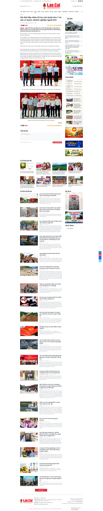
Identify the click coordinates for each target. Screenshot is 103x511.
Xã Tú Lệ (69, 89)
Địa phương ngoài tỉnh (70, 81)
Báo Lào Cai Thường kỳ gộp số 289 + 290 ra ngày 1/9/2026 (66, 206)
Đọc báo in (77, 11)
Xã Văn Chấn (78, 95)
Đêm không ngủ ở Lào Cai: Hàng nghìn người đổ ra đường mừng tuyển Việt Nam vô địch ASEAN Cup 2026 (72, 47)
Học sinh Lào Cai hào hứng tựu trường (48, 419)
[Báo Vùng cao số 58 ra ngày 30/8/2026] (77, 202)
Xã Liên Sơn (70, 93)
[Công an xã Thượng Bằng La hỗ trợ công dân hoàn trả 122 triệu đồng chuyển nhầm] (29, 452)
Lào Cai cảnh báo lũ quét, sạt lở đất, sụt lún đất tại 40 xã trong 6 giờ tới (72, 37)
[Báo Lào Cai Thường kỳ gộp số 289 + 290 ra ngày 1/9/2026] (66, 202)
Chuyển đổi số (64, 11)
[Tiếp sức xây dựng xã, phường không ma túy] (69, 123)
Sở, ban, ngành (78, 81)
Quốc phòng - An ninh (43, 374)
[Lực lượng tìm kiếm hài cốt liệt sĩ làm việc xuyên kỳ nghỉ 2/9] (29, 225)
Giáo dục (41, 360)
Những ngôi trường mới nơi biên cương (75, 186)
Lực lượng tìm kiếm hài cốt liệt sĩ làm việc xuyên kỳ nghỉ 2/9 (50, 222)
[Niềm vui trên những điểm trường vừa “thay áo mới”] (29, 407)
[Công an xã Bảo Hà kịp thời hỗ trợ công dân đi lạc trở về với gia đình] (29, 375)
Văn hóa (38, 11)
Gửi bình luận (58, 142)
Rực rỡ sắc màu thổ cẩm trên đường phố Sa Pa (77, 100)
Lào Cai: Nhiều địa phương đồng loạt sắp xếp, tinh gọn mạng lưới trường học (50, 357)
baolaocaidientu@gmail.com (42, 504)
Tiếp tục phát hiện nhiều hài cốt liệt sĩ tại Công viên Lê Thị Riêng (50, 285)
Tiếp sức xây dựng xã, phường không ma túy (77, 122)
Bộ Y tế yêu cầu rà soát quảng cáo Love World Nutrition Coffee (27, 172)
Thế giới (55, 11)
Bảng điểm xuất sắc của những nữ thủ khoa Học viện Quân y (75, 172)
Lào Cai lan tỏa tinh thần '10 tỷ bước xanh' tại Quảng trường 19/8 (50, 194)
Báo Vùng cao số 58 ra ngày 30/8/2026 (77, 207)
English (73, 1)
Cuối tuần (80, 193)
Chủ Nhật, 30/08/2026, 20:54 (27, 1)
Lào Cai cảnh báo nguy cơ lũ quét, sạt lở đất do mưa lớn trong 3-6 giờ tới (50, 314)
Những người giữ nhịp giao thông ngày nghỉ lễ (77, 112)
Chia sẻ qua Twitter (23, 25)
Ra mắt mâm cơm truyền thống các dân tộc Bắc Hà (77, 117)
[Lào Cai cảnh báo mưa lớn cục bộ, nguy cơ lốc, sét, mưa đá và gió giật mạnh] (29, 344)
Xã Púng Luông (78, 86)
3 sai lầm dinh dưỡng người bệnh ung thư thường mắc (49, 464)
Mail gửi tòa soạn (38, 1)
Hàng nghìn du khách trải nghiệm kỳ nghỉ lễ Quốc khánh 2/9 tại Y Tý (77, 106)
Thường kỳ (74, 193)
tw (100, 260)
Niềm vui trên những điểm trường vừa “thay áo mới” (49, 403)
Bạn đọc (41, 330)
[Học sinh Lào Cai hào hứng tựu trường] (29, 423)
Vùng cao (68, 193)
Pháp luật (47, 11)
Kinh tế (32, 11)
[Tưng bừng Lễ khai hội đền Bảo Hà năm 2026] (29, 258)
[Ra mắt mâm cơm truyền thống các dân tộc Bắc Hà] (69, 117)
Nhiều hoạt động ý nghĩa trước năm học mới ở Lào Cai (59, 186)
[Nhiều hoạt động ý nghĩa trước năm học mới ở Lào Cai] (59, 180)
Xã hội (35, 11)
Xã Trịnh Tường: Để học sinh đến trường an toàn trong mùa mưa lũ (49, 267)
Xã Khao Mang (78, 83)
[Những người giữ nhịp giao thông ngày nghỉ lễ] (69, 112)
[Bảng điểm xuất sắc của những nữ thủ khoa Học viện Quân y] (75, 166)
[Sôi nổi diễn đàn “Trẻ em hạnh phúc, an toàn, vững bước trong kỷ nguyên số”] (29, 481)
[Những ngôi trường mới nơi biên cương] (75, 180)
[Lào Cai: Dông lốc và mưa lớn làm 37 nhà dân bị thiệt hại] (74, 26)
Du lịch (42, 11)
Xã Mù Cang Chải (70, 86)
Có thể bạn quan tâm (26, 161)
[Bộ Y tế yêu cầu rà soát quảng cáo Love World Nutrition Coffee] (27, 166)
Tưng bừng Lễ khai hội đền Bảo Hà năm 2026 (49, 254)
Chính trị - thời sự (26, 11)
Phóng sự (59, 11)
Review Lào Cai (71, 11)
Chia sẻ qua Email (26, 25)
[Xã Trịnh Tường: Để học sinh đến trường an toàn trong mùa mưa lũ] (29, 271)
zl (82, 1)
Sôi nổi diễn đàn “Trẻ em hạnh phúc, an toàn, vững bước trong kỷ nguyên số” (50, 478)
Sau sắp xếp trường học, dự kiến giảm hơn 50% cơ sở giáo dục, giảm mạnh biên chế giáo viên (50, 434)
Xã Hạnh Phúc (70, 91)
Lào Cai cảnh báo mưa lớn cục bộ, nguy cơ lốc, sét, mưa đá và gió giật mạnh (72, 52)
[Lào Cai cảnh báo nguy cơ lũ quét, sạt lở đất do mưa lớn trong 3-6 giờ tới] (29, 317)
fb (78, 1)
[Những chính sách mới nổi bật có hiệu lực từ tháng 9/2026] (43, 180)
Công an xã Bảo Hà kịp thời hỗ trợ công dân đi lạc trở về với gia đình (49, 372)
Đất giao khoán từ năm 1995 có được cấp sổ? (50, 327)
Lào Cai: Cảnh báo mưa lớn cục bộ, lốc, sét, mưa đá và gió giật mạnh (72, 41)
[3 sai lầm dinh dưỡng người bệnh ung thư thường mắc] (29, 468)
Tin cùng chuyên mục (26, 191)
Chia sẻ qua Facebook (21, 25)
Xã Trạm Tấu (78, 89)
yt (80, 1)
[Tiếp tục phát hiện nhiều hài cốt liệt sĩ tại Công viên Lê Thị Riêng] (29, 288)
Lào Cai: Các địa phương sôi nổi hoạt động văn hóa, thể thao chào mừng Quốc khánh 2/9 (59, 173)
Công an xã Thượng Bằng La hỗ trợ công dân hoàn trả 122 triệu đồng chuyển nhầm (49, 449)
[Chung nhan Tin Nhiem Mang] (77, 508)
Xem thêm (41, 490)
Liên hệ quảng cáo (47, 1)
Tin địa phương (69, 77)
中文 (76, 1)
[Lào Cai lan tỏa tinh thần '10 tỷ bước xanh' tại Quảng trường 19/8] (29, 198)
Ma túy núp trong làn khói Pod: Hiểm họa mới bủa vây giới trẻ (50, 298)
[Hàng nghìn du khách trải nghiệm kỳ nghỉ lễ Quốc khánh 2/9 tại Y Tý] (69, 105)
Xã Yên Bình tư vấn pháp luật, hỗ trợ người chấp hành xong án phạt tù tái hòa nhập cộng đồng (27, 186)
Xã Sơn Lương (70, 95)
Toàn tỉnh (70, 83)
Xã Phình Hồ (77, 91)
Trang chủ (21, 11)
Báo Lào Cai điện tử (51, 6)
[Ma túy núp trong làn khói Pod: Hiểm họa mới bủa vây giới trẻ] (29, 301)
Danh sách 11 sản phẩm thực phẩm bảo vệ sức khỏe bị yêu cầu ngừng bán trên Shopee (50, 209)
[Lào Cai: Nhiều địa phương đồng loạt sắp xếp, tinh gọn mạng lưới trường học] (29, 360)
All (82, 11)
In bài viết (25, 25)
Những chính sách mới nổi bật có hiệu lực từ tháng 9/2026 (43, 186)
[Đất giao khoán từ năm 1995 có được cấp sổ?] (29, 331)
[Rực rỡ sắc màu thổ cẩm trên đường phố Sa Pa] (69, 100)
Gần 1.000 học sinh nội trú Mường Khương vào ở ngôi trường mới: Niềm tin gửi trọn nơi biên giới (50, 386)
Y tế (40, 212)
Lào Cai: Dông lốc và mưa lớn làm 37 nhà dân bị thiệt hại (71, 33)
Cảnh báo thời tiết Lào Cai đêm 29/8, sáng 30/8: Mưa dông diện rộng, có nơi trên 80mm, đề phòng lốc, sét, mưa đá (50, 238)
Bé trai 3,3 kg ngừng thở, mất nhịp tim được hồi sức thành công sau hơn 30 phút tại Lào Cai (43, 173)
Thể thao (51, 11)
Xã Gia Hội (77, 93)
